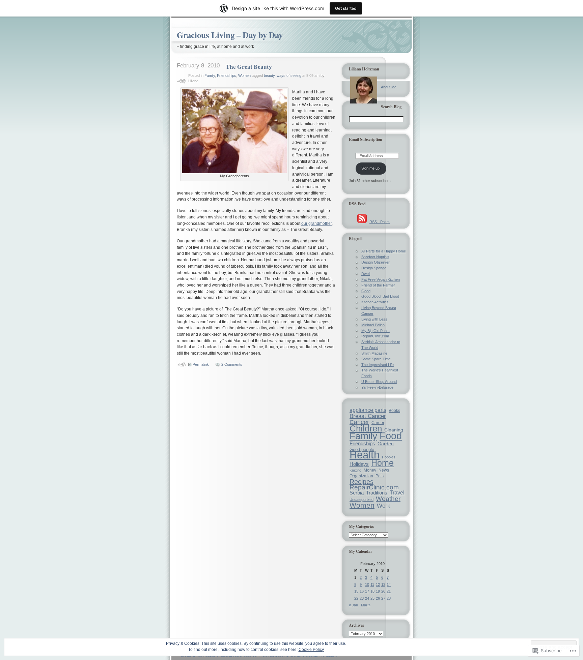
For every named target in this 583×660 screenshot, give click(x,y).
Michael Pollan (373, 325)
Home (382, 463)
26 (378, 598)
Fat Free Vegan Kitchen (380, 279)
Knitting (355, 470)
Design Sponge (373, 268)
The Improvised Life (377, 365)
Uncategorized (361, 500)
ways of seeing (289, 75)
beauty (269, 75)
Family (209, 75)
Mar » (365, 605)
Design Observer (375, 262)
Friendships (226, 75)
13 (383, 584)
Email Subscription (365, 139)
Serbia (357, 493)
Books (394, 410)
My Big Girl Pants (375, 331)
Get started (346, 8)
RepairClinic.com (375, 336)
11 (372, 584)
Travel (397, 493)
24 (367, 598)
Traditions (376, 493)
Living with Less (374, 319)
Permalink (201, 364)
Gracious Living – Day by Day (230, 35)
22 (356, 598)
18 (372, 591)
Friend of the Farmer (378, 285)
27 (383, 598)
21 (389, 591)
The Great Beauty (249, 66)
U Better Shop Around (379, 382)
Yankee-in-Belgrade (377, 387)
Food (391, 435)
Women (244, 75)
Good (365, 291)
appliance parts (368, 410)
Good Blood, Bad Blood (380, 296)
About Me (388, 87)
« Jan (353, 605)
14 (389, 584)
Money (370, 470)
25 (372, 598)
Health (365, 455)
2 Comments (231, 364)
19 (378, 591)
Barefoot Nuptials (375, 257)
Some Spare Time (376, 359)
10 (367, 584)
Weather (388, 498)
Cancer (359, 422)
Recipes (361, 481)
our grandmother (316, 223)
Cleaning (393, 429)
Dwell (365, 274)
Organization (361, 476)
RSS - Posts (379, 222)
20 (383, 591)
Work (383, 505)
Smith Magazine (374, 353)
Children (366, 428)
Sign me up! (371, 168)
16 (362, 591)
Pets (380, 476)
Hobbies (388, 457)
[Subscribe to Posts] (362, 222)
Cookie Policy (311, 649)
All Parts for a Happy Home (383, 251)
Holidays (359, 464)
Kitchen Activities (375, 302)
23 (362, 598)
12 (378, 584)
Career (377, 422)
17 (367, 591)
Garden (386, 443)
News (384, 470)
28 (389, 598)
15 (356, 591)
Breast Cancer (368, 416)
